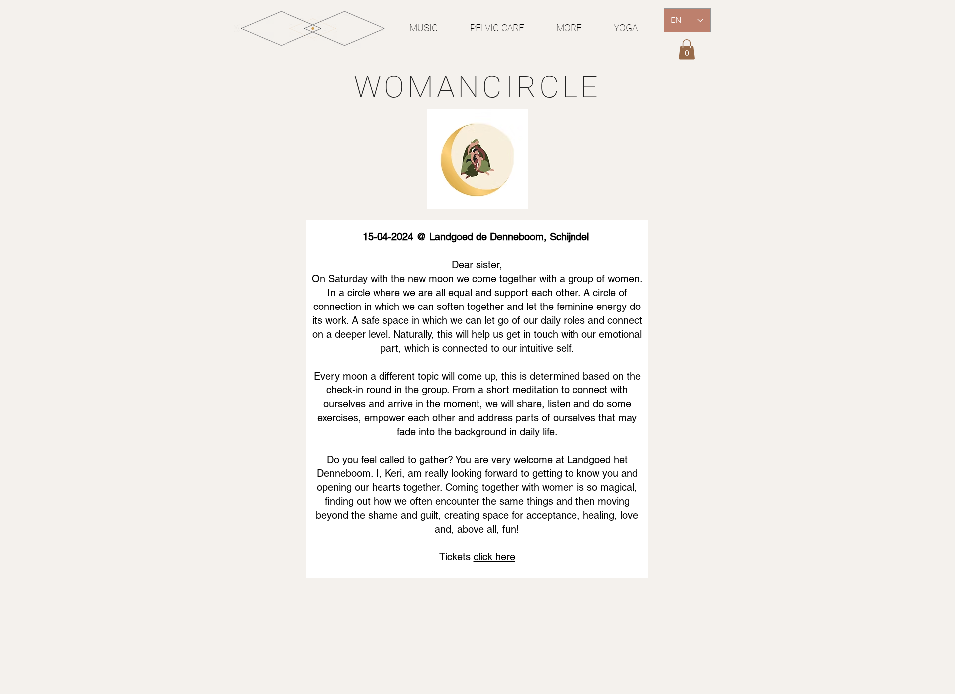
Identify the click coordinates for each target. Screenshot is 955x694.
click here (494, 557)
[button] (686, 49)
